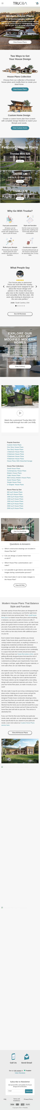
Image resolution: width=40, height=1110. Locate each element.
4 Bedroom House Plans (15, 459)
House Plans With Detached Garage (19, 461)
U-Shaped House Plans (15, 484)
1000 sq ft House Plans (15, 497)
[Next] (36, 286)
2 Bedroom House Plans (15, 454)
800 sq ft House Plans (14, 494)
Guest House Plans (14, 480)
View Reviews (20, 1073)
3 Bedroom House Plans (15, 456)
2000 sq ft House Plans (15, 506)
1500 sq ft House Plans (15, 501)
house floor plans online (25, 654)
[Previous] (4, 286)
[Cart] (37, 3)
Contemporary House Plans (16, 471)
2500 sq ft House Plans (15, 508)
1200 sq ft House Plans (15, 499)
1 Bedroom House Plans (15, 452)
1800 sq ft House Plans (15, 504)
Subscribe (29, 1091)
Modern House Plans (14, 473)
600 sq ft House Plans (14, 492)
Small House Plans (13, 468)
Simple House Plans (14, 482)
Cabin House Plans (13, 475)
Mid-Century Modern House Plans (19, 478)
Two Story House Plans (15, 449)
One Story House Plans (15, 447)
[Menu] (2, 3)
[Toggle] (2, 549)
